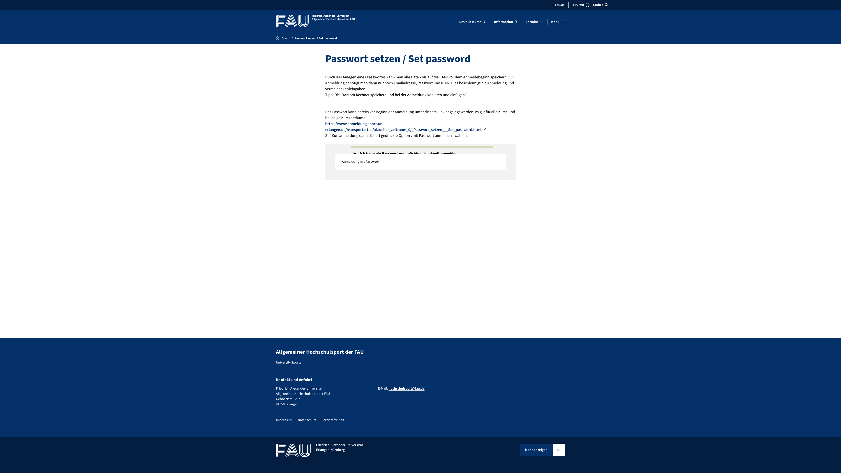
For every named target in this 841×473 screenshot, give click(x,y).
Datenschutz (307, 420)
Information (503, 21)
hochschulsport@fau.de (406, 388)
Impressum (284, 420)
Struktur (578, 5)
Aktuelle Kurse (470, 21)
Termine (532, 21)
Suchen (598, 5)
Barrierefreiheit (333, 420)
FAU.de (559, 5)
